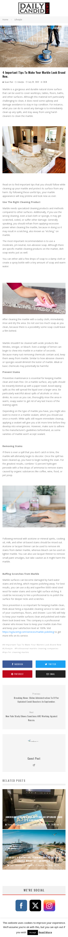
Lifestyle (20, 82)
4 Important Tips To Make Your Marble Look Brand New (32, 644)
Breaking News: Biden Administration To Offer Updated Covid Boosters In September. (36, 697)
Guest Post (8, 82)
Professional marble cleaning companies (37, 648)
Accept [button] (32, 932)
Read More (45, 932)
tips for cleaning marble (16, 652)
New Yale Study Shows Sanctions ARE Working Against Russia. (32, 716)
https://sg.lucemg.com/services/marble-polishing (28, 631)
